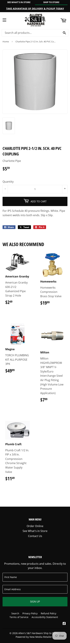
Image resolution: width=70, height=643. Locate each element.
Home (6, 41)
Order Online (35, 526)
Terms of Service (19, 617)
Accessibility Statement (45, 617)
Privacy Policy (30, 613)
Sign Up (35, 601)
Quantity (8, 181)
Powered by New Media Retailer (34, 636)
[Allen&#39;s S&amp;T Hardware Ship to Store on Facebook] (64, 624)
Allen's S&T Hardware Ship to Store (38, 633)
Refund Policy (48, 613)
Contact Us (35, 536)
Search (15, 613)
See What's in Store (35, 531)
